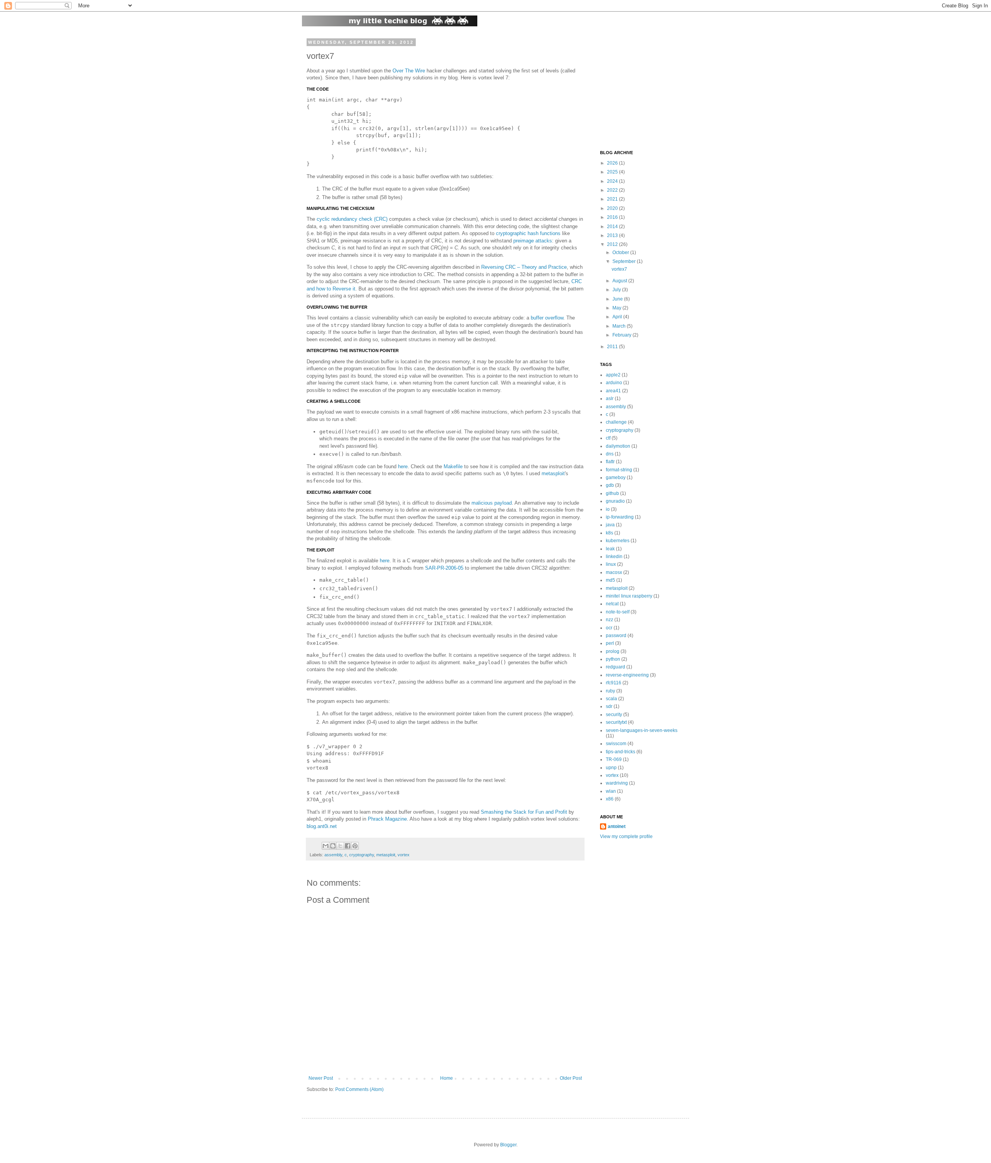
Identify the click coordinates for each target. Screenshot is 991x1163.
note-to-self (617, 612)
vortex (404, 854)
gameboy (616, 477)
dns (610, 454)
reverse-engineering (627, 675)
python (613, 659)
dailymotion (618, 446)
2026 (613, 163)
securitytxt (616, 722)
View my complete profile (626, 836)
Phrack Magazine (387, 819)
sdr (609, 706)
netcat (612, 603)
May (617, 308)
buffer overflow (547, 318)
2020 (613, 208)
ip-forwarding (620, 517)
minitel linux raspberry (629, 596)
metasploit (553, 473)
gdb (610, 485)
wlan (611, 791)
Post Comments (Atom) (359, 1089)
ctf (608, 438)
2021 (613, 199)
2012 (613, 244)
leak (610, 548)
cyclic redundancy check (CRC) (352, 219)
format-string (619, 469)
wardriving (617, 783)
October (621, 252)
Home (446, 1078)
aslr (610, 398)
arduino (614, 382)
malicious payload (491, 503)
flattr (610, 461)
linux (611, 564)
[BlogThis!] (333, 846)
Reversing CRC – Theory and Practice (524, 267)
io (608, 509)
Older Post (571, 1078)
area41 (613, 390)
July (617, 289)
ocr (609, 627)
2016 (613, 217)
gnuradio (615, 501)
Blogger (508, 1145)
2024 (613, 181)
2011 (613, 346)
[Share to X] (340, 846)
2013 (613, 235)
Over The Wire (409, 71)
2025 (613, 172)
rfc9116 (613, 682)
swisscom (616, 743)
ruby (610, 691)
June (618, 299)
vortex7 (619, 269)
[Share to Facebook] (347, 846)
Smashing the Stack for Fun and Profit (524, 812)
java (610, 524)
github (612, 493)
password (616, 635)
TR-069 (614, 759)
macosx (614, 572)
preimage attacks (532, 241)
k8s (609, 533)
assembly (333, 854)
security (614, 714)
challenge (616, 422)
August (620, 280)
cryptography (361, 854)
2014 (613, 226)
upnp (611, 767)
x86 (610, 799)
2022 (613, 190)
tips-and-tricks (620, 751)
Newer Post (321, 1078)
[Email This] (325, 846)
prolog (612, 651)
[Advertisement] (648, 88)
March (619, 326)
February (622, 335)
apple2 (613, 375)
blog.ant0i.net (322, 826)
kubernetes (617, 540)
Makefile (453, 466)
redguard (615, 667)
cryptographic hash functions (528, 233)
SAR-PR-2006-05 (444, 568)
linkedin (614, 556)
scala (611, 698)
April (617, 317)
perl (610, 643)
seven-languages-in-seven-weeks (641, 730)
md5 (610, 580)
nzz (609, 619)
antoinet (617, 826)
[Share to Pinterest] (355, 846)
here (403, 466)
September (624, 261)
